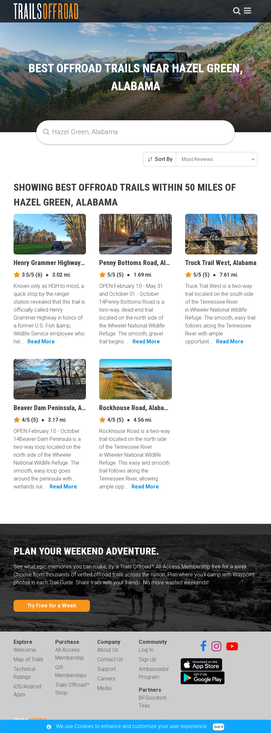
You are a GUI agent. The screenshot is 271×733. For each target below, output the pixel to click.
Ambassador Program (154, 673)
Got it (218, 727)
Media (104, 688)
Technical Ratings (24, 673)
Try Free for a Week (51, 605)
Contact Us (110, 659)
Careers (106, 678)
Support (106, 669)
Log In (146, 650)
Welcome (25, 650)
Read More (41, 341)
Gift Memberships (71, 671)
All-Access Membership (69, 654)
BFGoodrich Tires (153, 702)
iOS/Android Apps (27, 690)
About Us (107, 650)
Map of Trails (28, 659)
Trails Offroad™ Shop (72, 689)
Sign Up (147, 659)
